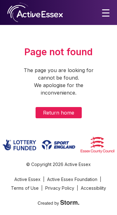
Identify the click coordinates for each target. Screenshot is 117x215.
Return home (58, 113)
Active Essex (27, 179)
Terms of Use (25, 188)
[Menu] (106, 12)
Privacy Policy (59, 188)
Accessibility (93, 188)
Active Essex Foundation (72, 179)
